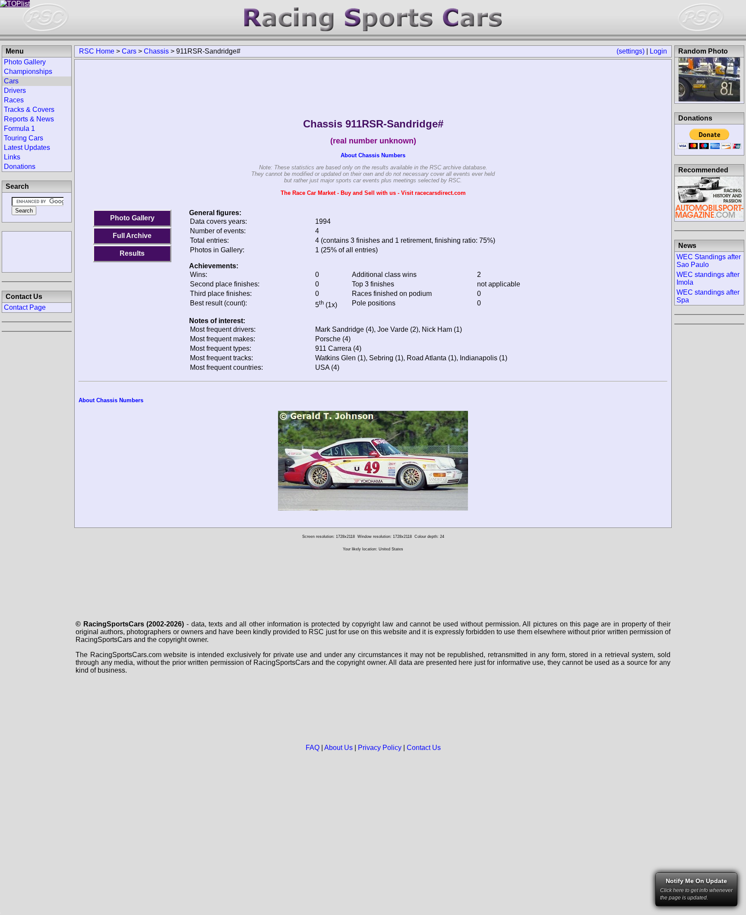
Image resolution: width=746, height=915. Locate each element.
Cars (129, 51)
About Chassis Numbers (373, 155)
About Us (338, 747)
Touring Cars (23, 138)
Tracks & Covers (29, 109)
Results (132, 253)
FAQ (312, 747)
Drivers (15, 90)
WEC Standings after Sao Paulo (708, 260)
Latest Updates (27, 147)
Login (658, 51)
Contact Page (25, 307)
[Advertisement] (37, 251)
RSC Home (96, 51)
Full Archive (132, 235)
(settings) (630, 51)
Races (14, 100)
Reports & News (29, 119)
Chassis (156, 51)
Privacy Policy (379, 747)
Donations (19, 166)
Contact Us (424, 747)
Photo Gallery (132, 218)
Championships (28, 71)
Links (12, 157)
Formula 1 (19, 128)
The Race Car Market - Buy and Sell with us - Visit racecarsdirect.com (373, 193)
